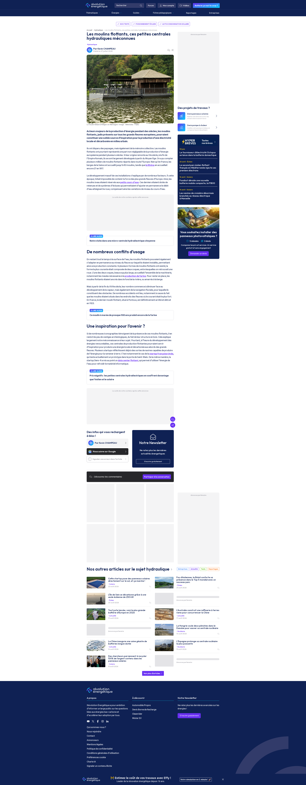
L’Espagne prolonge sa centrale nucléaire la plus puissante (197, 642)
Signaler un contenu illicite (99, 766)
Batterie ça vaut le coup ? (206, 5)
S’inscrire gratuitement (189, 716)
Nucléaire (181, 631)
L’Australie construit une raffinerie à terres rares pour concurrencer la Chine (197, 611)
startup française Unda (161, 353)
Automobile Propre (141, 705)
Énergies (115, 13)
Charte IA (91, 761)
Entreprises (214, 13)
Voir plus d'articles (152, 673)
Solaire (112, 584)
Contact (91, 736)
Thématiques (92, 13)
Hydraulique (98, 30)
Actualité (194, 569)
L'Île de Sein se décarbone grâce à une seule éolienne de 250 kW (127, 596)
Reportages (191, 13)
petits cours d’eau (129, 182)
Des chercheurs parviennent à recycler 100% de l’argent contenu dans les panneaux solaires (127, 658)
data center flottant (128, 360)
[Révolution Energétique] (96, 5)
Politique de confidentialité (99, 748)
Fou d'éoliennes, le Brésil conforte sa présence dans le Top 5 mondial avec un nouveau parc (196, 579)
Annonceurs (93, 740)
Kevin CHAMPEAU (107, 48)
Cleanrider (137, 714)
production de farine (135, 276)
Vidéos (186, 5)
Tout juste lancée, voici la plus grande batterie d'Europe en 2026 (126, 611)
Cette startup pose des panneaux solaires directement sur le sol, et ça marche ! (129, 579)
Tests (203, 569)
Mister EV (137, 718)
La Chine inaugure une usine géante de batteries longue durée (127, 642)
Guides (136, 13)
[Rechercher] (141, 5)
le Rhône (150, 165)
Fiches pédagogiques (162, 13)
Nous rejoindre (94, 731)
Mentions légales (95, 744)
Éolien (180, 585)
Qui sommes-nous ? (96, 727)
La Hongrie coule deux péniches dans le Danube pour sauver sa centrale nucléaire (197, 627)
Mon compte (168, 5)
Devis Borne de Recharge (144, 709)
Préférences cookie (96, 757)
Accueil (89, 30)
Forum (151, 5)
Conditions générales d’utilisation (103, 753)
